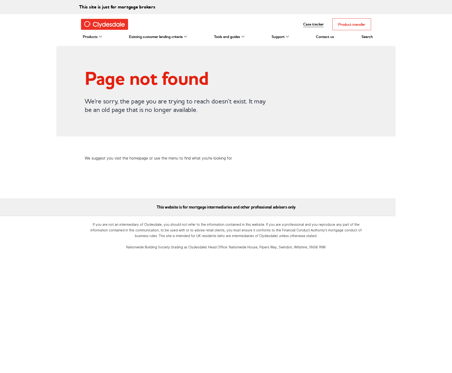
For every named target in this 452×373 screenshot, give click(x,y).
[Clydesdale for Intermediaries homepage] (106, 24)
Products (90, 36)
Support (278, 36)
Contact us (325, 36)
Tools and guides (227, 36)
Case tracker (313, 24)
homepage (138, 158)
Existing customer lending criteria (156, 36)
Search (367, 36)
